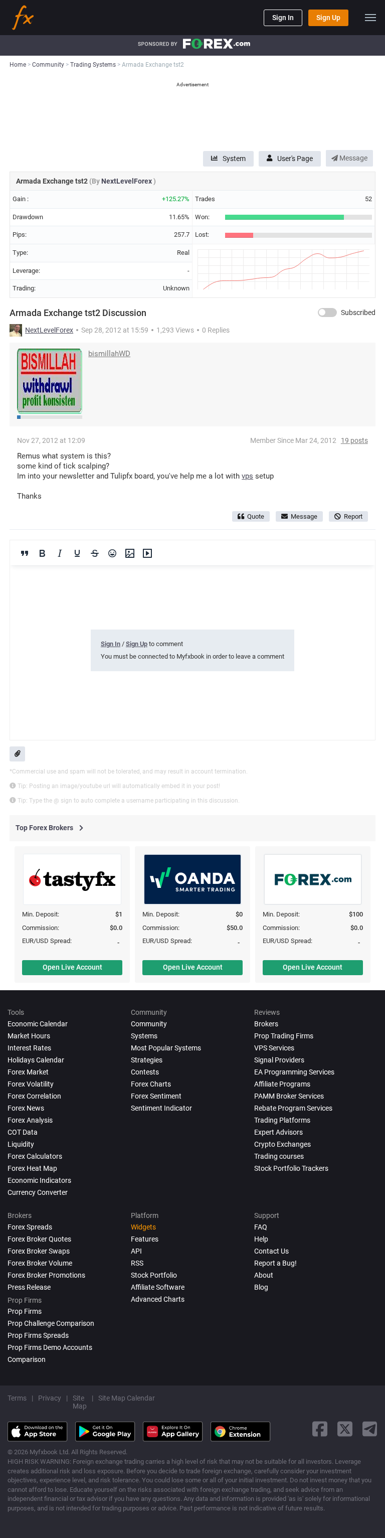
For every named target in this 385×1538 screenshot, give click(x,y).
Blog (261, 1287)
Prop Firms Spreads (38, 1335)
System (234, 159)
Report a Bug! (275, 1263)
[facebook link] (319, 1429)
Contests (145, 1072)
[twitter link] (344, 1429)
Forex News (26, 1108)
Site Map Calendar (126, 1398)
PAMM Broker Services (289, 1096)
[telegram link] (369, 1429)
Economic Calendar (38, 1024)
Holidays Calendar (36, 1060)
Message (352, 158)
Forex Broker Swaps (39, 1251)
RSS (137, 1263)
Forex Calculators (35, 1156)
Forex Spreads (30, 1227)
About (263, 1275)
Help (261, 1239)
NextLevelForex (127, 181)
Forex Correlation (34, 1096)
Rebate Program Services (293, 1108)
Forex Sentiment (156, 1096)
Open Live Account (72, 967)
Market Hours (29, 1036)
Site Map (80, 1402)
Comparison (27, 1359)
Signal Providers (279, 1060)
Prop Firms (25, 1311)
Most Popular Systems (166, 1048)
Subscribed (358, 313)
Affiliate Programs (282, 1084)
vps (247, 476)
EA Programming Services (294, 1072)
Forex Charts (151, 1084)
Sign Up (328, 18)
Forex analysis (30, 1120)
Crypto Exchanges (282, 1144)
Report (353, 516)
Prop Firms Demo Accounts (50, 1347)
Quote (255, 516)
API (136, 1251)
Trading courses (279, 1156)
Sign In (283, 18)
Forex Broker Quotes (39, 1239)
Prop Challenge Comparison (51, 1323)
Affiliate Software (157, 1287)
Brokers (266, 1024)
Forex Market (28, 1072)
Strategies (146, 1060)
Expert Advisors (278, 1132)
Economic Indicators (39, 1180)
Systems (144, 1036)
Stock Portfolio (154, 1275)
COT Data (23, 1132)
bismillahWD (109, 353)
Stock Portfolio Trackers (291, 1168)
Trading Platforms (282, 1120)
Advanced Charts (157, 1299)
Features (144, 1239)
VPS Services (274, 1048)
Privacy (49, 1398)
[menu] (370, 17)
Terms (17, 1398)
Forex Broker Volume (40, 1263)
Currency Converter (38, 1192)
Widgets (143, 1227)
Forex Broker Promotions (46, 1275)
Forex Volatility (31, 1084)
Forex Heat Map (32, 1168)
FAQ (260, 1227)
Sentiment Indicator (161, 1108)
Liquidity (21, 1144)
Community (149, 1024)
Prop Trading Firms (283, 1036)
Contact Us (271, 1251)
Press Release (29, 1287)
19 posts (354, 440)
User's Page (295, 159)
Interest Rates (29, 1048)
